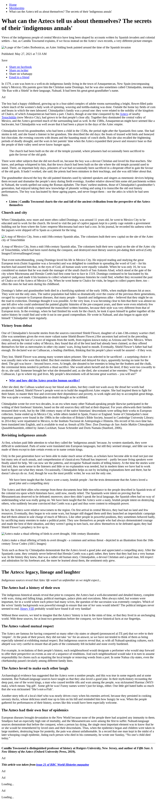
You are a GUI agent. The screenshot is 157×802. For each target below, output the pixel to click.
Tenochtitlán (9, 117)
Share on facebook (20, 66)
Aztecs (124, 114)
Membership (16, 8)
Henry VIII (27, 608)
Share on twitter (18, 70)
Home (13, 4)
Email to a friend (19, 77)
